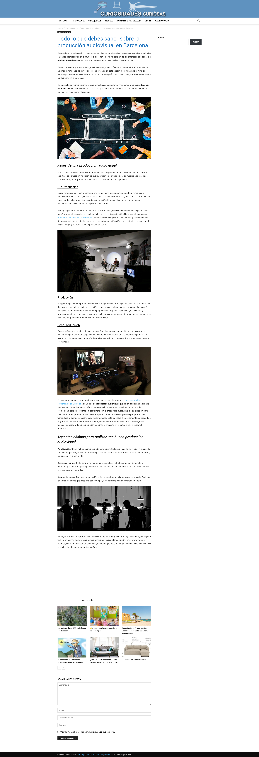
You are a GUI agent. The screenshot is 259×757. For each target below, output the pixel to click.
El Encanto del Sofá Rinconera (134, 660)
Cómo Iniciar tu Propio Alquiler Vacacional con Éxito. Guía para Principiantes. (135, 631)
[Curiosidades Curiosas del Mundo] (129, 9)
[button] (198, 21)
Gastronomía (162, 20)
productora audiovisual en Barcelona (74, 217)
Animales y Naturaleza (129, 20)
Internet (64, 20)
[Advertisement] (104, 572)
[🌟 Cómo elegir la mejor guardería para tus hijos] (104, 616)
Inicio (59, 28)
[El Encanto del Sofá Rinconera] (136, 647)
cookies (107, 754)
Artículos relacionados (69, 600)
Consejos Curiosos (71, 28)
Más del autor (88, 600)
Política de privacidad (95, 754)
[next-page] (63, 668)
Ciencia (109, 20)
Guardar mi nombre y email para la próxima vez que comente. (87, 732)
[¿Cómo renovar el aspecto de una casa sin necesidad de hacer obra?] (104, 647)
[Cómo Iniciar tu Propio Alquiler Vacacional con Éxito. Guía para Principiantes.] (136, 616)
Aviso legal (81, 754)
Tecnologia (78, 20)
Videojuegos (94, 20)
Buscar (161, 37)
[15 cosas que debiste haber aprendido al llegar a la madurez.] (72, 647)
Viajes (148, 20)
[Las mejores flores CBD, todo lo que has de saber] (72, 616)
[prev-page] (59, 668)
